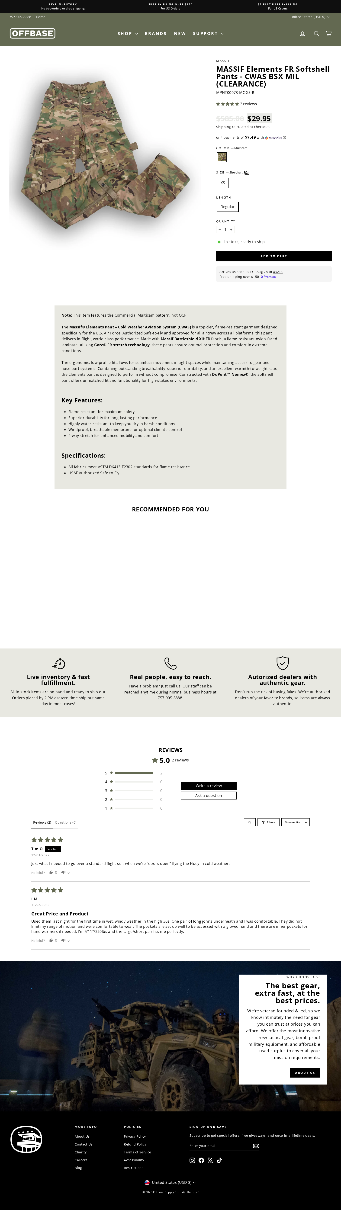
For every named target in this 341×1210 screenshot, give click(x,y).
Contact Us (83, 1144)
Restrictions (133, 1167)
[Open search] (250, 822)
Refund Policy (135, 1144)
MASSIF (223, 61)
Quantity (225, 221)
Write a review (209, 785)
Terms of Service (137, 1152)
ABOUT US (305, 1073)
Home (40, 17)
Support (206, 33)
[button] (228, 103)
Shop (126, 33)
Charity (81, 1152)
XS (223, 182)
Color (231, 148)
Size (229, 172)
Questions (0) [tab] (66, 822)
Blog (78, 1167)
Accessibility (134, 1160)
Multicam (221, 157)
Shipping (223, 127)
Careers (81, 1160)
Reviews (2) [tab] (42, 822)
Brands (156, 33)
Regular (228, 206)
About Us (82, 1136)
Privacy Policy (135, 1136)
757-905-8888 (20, 17)
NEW (180, 33)
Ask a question (208, 795)
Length (224, 197)
